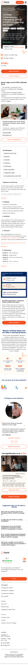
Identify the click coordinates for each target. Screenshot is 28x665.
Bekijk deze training (14, 490)
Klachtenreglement (10, 655)
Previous (12, 441)
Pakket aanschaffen (14, 71)
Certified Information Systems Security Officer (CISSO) (13, 243)
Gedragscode (19, 655)
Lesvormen (4, 604)
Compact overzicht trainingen (8, 623)
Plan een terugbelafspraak (14, 139)
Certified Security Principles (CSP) (10, 237)
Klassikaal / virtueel (14, 48)
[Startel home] (5, 2)
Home (4, 8)
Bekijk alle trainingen (14, 496)
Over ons (3, 614)
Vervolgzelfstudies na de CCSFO (12, 175)
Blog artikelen (20, 656)
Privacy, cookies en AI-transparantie (14, 654)
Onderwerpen (7, 166)
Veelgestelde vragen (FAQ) (8, 609)
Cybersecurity (10, 8)
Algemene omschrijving (10, 153)
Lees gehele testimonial (14, 437)
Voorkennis (7, 162)
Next (16, 441)
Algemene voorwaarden (10, 656)
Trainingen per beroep (6, 587)
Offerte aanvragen (14, 76)
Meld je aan (20, 2)
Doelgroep (7, 156)
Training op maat (5, 617)
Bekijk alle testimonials (14, 446)
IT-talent (3, 620)
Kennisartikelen (5, 606)
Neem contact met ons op (9, 294)
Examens (3, 601)
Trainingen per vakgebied (7, 590)
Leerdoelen (7, 159)
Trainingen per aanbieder (7, 593)
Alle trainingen (4, 596)
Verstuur (14, 578)
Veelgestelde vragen (9, 172)
